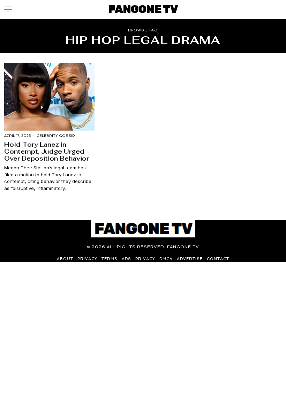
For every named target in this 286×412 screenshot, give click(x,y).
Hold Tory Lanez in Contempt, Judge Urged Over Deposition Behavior (46, 151)
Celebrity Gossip (56, 136)
